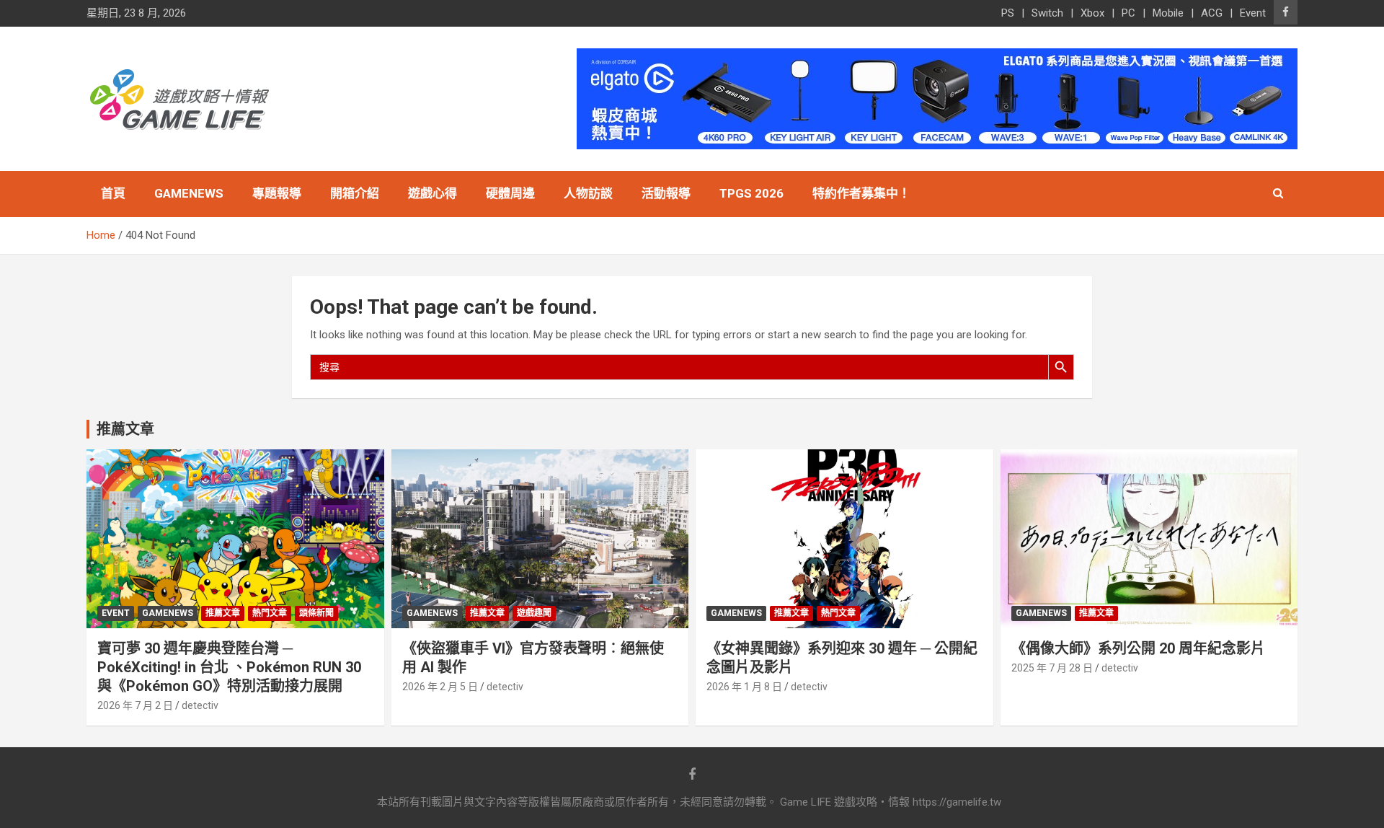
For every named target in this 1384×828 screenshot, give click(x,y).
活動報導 (666, 193)
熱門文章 (269, 613)
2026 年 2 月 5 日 (440, 686)
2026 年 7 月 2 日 (135, 705)
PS (1007, 12)
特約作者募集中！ (861, 193)
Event (1253, 12)
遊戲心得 (432, 193)
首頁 (113, 193)
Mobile (1168, 12)
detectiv (200, 705)
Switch (1047, 12)
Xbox (1092, 12)
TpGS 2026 (751, 193)
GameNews (188, 193)
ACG (1212, 12)
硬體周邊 (510, 193)
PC (1128, 12)
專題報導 (276, 193)
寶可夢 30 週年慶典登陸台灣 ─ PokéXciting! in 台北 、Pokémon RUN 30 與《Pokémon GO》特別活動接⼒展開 (229, 667)
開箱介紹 (354, 193)
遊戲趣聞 (534, 613)
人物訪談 (588, 193)
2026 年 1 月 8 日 (744, 686)
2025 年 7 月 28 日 (1052, 668)
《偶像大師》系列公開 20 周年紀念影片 (1138, 648)
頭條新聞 (316, 613)
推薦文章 (222, 613)
